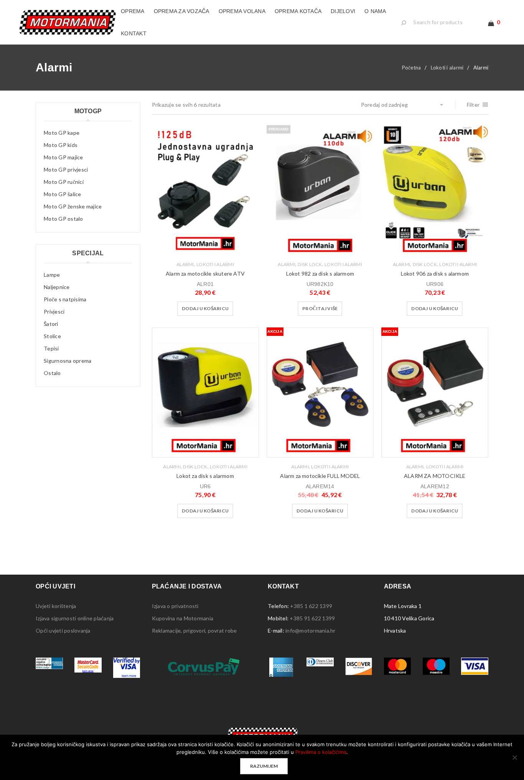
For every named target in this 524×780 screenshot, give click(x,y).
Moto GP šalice (62, 194)
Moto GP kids (60, 145)
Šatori (51, 324)
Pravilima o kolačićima (320, 752)
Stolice (52, 336)
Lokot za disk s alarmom (205, 476)
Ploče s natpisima (65, 299)
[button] (205, 308)
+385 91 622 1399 (312, 618)
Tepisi (51, 348)
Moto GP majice (63, 157)
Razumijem (264, 766)
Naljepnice (57, 287)
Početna (411, 67)
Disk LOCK (310, 264)
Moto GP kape (61, 132)
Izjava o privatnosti (175, 606)
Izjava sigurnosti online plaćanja (75, 618)
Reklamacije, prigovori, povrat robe (194, 630)
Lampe (52, 274)
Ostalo (52, 373)
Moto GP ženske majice (73, 206)
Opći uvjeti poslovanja (63, 630)
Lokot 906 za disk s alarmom (435, 273)
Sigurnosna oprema (67, 360)
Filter (473, 104)
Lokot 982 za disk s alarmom (320, 273)
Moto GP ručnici (64, 181)
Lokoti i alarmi (447, 67)
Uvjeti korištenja (56, 606)
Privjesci (54, 311)
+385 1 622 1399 (311, 606)
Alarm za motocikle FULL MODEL (320, 476)
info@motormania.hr (310, 630)
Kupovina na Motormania (183, 618)
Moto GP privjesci (66, 169)
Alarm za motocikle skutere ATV (205, 273)
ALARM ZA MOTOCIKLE (435, 476)
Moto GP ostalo (63, 218)
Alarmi (185, 264)
